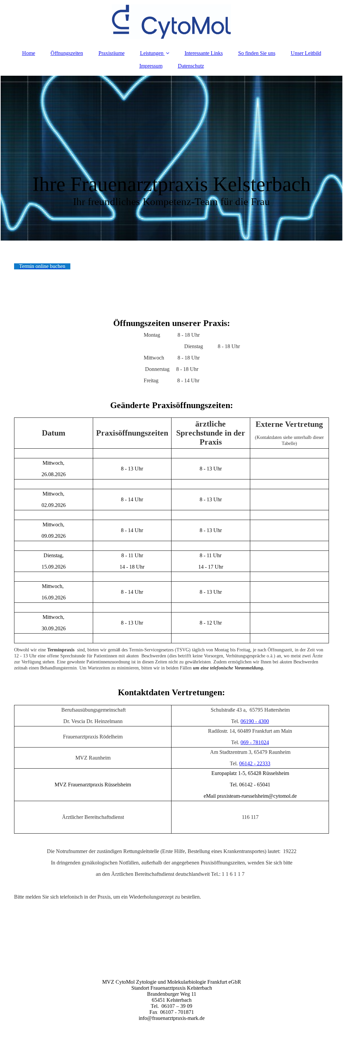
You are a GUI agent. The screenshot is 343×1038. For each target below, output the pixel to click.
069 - (246, 742)
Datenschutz (191, 66)
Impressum (150, 66)
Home (28, 53)
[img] (171, 22)
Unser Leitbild (306, 53)
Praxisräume (111, 53)
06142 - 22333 (254, 763)
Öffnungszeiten (67, 53)
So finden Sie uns (256, 53)
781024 (261, 742)
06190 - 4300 (255, 721)
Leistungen (151, 53)
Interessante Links (204, 53)
